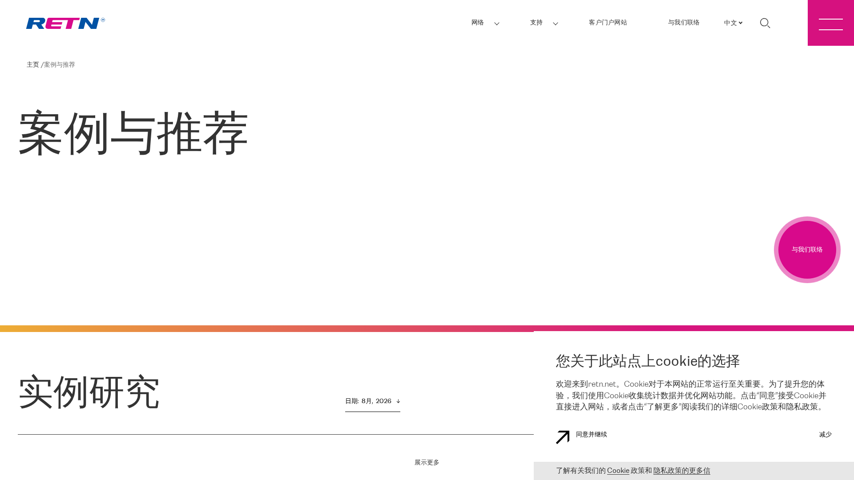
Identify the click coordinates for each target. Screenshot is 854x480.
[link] (65, 23)
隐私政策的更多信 (681, 471)
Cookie (618, 471)
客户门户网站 (608, 23)
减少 (825, 435)
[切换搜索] (765, 23)
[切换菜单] (831, 23)
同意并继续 (591, 435)
